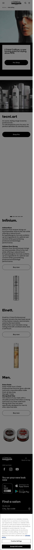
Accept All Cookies (16, 546)
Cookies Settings (16, 541)
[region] (16, 532)
